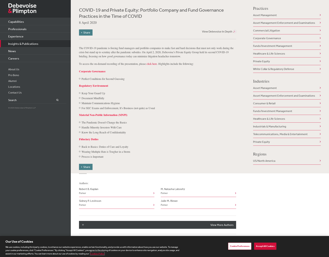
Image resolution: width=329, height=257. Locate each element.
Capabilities (16, 21)
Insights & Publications (23, 43)
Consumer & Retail (264, 103)
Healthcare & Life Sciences (269, 53)
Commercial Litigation (266, 30)
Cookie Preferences (239, 246)
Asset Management (265, 15)
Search (55, 100)
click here (152, 63)
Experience (15, 36)
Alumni (12, 81)
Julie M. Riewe (169, 202)
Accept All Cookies (265, 246)
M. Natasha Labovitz (173, 191)
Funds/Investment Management (272, 46)
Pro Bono (13, 75)
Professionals (17, 29)
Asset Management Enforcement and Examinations (284, 22)
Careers (13, 58)
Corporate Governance (267, 38)
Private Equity (261, 61)
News (12, 51)
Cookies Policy (97, 253)
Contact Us (15, 92)
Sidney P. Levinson (90, 202)
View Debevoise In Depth (217, 31)
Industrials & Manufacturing (269, 126)
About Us (13, 69)
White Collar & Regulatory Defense (273, 69)
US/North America (264, 160)
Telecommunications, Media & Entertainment (280, 134)
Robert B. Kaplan (88, 191)
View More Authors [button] (222, 225)
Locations (14, 86)
